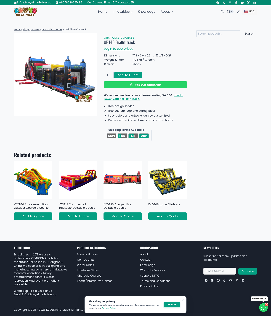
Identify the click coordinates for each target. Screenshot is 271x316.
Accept (171, 304)
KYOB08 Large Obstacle (164, 204)
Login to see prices (118, 48)
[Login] (239, 11)
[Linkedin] (254, 2)
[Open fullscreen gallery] (94, 113)
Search (249, 34)
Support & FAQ (149, 276)
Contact (145, 260)
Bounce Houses (87, 254)
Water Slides (85, 265)
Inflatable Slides (88, 270)
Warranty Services (152, 270)
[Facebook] (217, 2)
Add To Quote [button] (33, 216)
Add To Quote (128, 75)
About (144, 254)
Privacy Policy (149, 286)
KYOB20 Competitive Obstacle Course (117, 206)
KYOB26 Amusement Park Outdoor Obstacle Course (31, 206)
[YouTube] (242, 2)
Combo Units (85, 260)
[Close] (183, 299)
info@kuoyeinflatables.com (40, 294)
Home (103, 11)
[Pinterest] (224, 2)
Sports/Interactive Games (94, 281)
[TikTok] (236, 2)
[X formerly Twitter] (248, 2)
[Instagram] (230, 2)
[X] (236, 280)
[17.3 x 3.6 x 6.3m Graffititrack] (55, 74)
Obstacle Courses (119, 38)
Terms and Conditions (155, 281)
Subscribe (248, 271)
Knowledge (147, 11)
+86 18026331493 (40, 291)
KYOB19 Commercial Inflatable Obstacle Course (77, 206)
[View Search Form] (222, 11)
